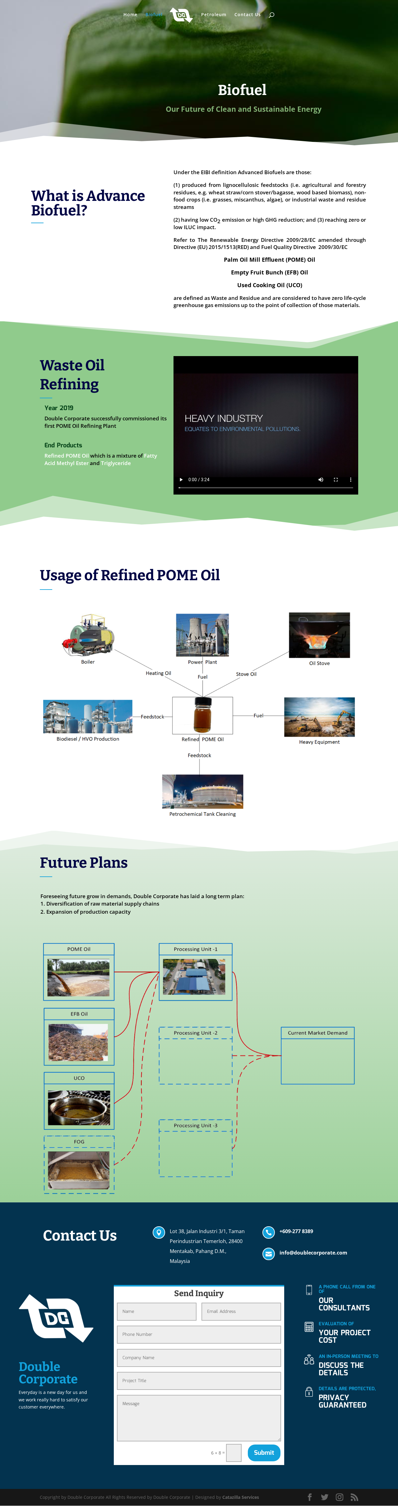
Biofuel (154, 14)
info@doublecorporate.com (313, 1252)
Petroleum (213, 14)
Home (130, 14)
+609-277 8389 (296, 1231)
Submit (264, 1453)
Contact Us (247, 14)
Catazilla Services (240, 1497)
